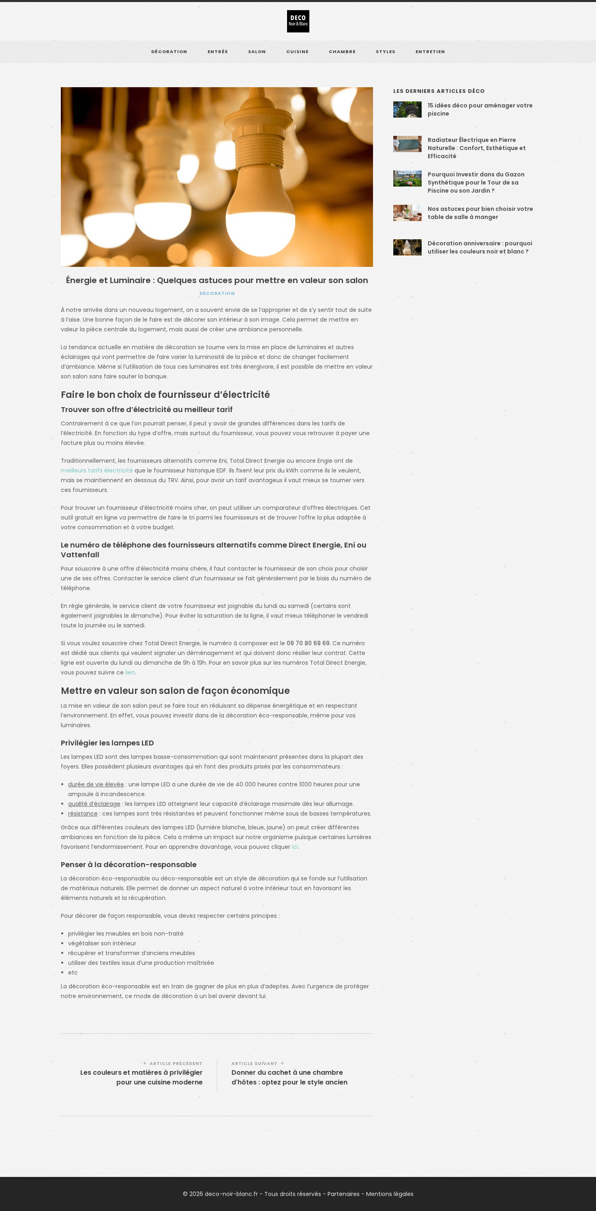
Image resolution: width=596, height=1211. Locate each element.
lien (130, 672)
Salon (257, 51)
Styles (385, 51)
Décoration (169, 51)
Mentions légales (390, 1194)
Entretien (430, 51)
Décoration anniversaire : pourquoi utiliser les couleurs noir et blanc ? (480, 247)
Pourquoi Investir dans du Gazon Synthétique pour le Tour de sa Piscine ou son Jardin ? (476, 182)
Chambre (342, 51)
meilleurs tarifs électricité (97, 470)
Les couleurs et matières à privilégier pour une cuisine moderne (141, 1077)
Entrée (218, 51)
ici (295, 847)
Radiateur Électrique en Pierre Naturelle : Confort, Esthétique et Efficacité (477, 148)
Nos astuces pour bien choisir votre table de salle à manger (480, 213)
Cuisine (297, 51)
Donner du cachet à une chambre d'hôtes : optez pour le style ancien (289, 1077)
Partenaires (344, 1194)
